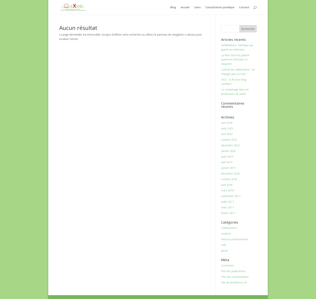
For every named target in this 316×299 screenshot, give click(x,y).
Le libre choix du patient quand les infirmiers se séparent (235, 59)
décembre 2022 (230, 145)
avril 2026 (226, 123)
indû (223, 245)
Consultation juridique (219, 7)
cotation (226, 233)
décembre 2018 (230, 173)
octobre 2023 (229, 139)
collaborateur (229, 228)
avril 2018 (226, 185)
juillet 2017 (227, 201)
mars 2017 (227, 207)
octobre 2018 (229, 179)
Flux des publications (233, 271)
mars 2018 (227, 190)
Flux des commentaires (235, 276)
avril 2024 (226, 134)
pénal (224, 250)
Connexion (227, 265)
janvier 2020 (228, 151)
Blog (173, 7)
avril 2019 (226, 162)
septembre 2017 (230, 196)
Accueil (185, 7)
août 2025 (227, 128)
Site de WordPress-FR (234, 282)
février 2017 (228, 213)
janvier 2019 (228, 168)
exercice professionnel (234, 239)
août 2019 (227, 156)
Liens (197, 7)
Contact (244, 7)
